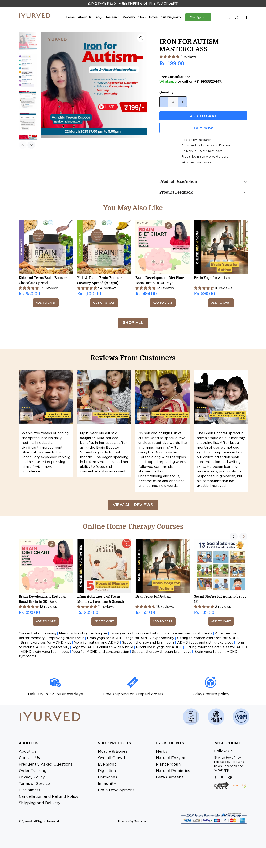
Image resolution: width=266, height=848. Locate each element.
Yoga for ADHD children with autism (102, 647)
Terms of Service (34, 783)
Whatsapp (168, 81)
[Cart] (244, 17)
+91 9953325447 (207, 81)
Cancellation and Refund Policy (48, 796)
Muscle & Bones (112, 751)
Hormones (107, 777)
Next (141, 85)
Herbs (161, 751)
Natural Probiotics (173, 771)
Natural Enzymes (172, 758)
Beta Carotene (170, 777)
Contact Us (29, 758)
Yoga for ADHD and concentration (100, 651)
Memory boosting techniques (83, 633)
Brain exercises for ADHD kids (46, 642)
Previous (47, 85)
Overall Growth (112, 758)
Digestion (107, 771)
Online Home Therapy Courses (133, 526)
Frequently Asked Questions (46, 764)
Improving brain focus (66, 638)
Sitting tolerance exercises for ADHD (208, 638)
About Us (27, 751)
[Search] (229, 17)
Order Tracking (33, 771)
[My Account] (236, 17)
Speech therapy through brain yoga (161, 651)
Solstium (140, 821)
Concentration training (37, 633)
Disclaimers (29, 790)
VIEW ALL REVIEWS (133, 505)
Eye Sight (107, 764)
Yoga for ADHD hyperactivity (150, 638)
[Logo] (35, 16)
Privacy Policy (32, 777)
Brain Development (116, 790)
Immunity (107, 783)
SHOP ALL (133, 322)
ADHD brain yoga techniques (45, 651)
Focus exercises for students (188, 633)
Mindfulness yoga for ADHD (159, 647)
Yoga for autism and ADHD (96, 642)
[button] (169, 56)
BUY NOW (203, 128)
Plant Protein (168, 764)
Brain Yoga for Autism (212, 278)
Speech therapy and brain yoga (148, 642)
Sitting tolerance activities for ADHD (216, 647)
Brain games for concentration (135, 633)
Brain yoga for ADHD (105, 638)
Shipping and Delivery (39, 803)
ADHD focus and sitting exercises (205, 642)
